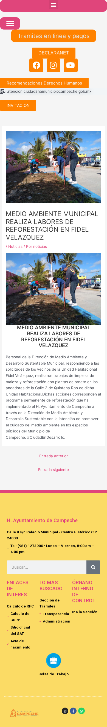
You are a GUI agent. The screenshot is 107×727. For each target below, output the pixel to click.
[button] (53, 4)
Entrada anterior (53, 456)
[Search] (93, 567)
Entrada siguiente (53, 469)
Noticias (15, 246)
